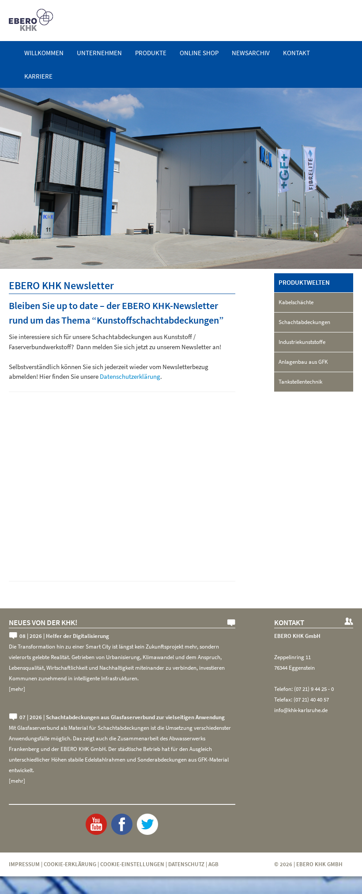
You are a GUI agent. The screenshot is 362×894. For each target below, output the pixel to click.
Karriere (38, 76)
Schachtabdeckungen (304, 322)
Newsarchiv (251, 53)
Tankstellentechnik (300, 381)
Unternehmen (99, 53)
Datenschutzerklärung (130, 376)
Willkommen (44, 53)
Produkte (150, 53)
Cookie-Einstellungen (132, 864)
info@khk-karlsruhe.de (301, 710)
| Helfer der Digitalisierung (64, 636)
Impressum (24, 864)
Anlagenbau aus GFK (303, 362)
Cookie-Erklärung (70, 864)
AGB (213, 864)
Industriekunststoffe (302, 342)
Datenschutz (186, 864)
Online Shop (199, 53)
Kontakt (296, 53)
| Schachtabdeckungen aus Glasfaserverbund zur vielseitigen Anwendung (122, 717)
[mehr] (17, 689)
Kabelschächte (296, 302)
